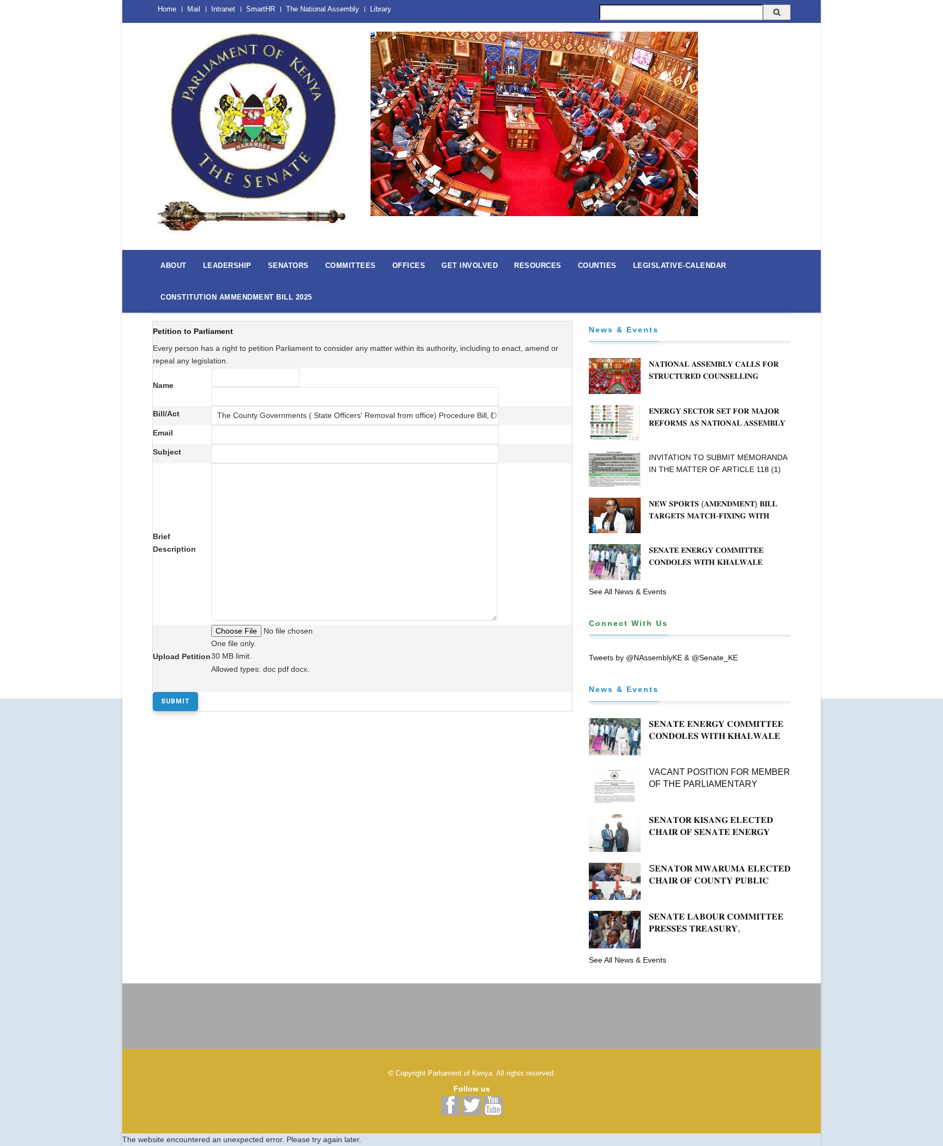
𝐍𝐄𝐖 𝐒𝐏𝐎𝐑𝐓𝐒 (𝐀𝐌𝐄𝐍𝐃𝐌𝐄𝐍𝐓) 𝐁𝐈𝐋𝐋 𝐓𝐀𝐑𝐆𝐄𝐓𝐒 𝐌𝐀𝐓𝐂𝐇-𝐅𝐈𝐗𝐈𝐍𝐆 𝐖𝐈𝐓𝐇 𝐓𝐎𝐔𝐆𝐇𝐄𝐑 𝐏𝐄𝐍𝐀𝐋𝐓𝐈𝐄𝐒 (713, 515)
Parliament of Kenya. (461, 1073)
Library (380, 9)
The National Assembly (322, 9)
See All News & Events (627, 591)
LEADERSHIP (227, 265)
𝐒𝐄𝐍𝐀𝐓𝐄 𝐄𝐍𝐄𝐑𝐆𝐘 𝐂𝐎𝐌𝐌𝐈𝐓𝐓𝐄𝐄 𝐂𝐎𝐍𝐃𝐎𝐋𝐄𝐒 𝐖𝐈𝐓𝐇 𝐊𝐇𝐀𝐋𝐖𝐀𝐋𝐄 (706, 556)
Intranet (223, 9)
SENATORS (288, 265)
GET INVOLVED (469, 265)
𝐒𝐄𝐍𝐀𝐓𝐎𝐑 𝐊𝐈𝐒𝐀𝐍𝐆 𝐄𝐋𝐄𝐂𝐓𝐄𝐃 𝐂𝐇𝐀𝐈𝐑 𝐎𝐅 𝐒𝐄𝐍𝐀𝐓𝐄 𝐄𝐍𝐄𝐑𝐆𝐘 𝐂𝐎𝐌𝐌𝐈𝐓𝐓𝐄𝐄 (711, 832)
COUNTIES (597, 265)
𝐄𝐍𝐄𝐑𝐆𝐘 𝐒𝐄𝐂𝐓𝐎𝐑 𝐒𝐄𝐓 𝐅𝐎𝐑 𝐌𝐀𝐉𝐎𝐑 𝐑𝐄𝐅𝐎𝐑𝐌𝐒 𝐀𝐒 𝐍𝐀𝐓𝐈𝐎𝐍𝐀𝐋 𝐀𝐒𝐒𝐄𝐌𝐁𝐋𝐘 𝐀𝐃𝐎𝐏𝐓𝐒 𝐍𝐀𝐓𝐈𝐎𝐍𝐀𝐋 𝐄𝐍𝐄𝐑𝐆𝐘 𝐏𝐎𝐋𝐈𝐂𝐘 (719, 423)
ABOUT (173, 265)
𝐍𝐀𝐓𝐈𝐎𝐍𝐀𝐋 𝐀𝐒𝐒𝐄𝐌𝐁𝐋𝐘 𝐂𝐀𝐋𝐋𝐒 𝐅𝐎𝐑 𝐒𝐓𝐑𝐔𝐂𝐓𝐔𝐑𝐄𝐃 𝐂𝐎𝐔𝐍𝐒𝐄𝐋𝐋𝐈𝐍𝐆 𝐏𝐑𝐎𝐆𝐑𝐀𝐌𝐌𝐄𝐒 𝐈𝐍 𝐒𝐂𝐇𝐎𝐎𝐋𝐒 (714, 376)
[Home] (253, 126)
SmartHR (260, 9)
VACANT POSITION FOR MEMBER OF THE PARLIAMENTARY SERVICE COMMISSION (719, 784)
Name (163, 385)
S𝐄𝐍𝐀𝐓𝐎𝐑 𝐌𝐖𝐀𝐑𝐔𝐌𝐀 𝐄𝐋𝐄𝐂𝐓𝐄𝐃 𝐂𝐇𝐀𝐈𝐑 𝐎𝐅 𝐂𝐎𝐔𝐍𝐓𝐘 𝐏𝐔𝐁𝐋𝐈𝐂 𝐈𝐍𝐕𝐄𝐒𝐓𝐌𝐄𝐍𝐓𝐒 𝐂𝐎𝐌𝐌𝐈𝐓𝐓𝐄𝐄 (720, 880)
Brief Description (174, 542)
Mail (193, 9)
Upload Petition (182, 656)
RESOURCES (538, 265)
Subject (167, 451)
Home (167, 9)
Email (163, 432)
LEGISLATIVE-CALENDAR (679, 265)
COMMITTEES (350, 265)
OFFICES (409, 265)
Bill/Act (166, 413)
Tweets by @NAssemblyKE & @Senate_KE (663, 657)
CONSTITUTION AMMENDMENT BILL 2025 (236, 297)
